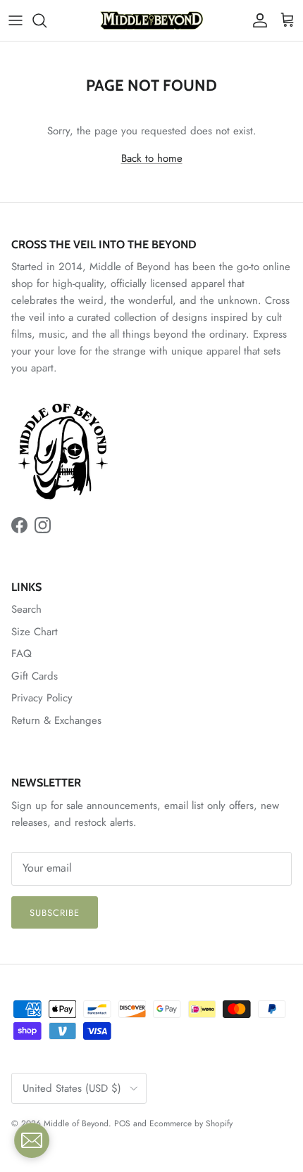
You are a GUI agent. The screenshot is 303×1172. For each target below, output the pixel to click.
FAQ (21, 653)
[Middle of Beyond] (151, 20)
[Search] (46, 20)
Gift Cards (34, 676)
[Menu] (15, 20)
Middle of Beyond (76, 1123)
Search (26, 609)
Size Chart (34, 631)
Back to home (152, 158)
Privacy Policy (42, 698)
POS (122, 1123)
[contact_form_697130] (31, 1140)
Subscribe (55, 912)
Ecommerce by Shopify (191, 1123)
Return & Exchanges (56, 720)
